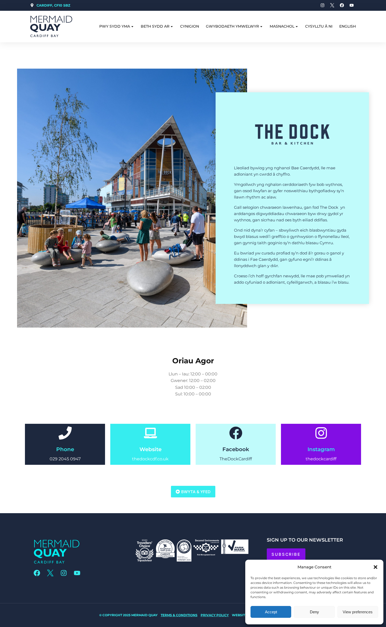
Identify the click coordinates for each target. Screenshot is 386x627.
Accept (271, 612)
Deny (314, 612)
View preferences (358, 612)
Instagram (321, 449)
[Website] (150, 433)
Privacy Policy (215, 615)
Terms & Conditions (179, 615)
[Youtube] (77, 572)
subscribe (286, 554)
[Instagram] (321, 433)
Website (150, 449)
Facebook (235, 449)
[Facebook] (235, 433)
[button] (375, 567)
